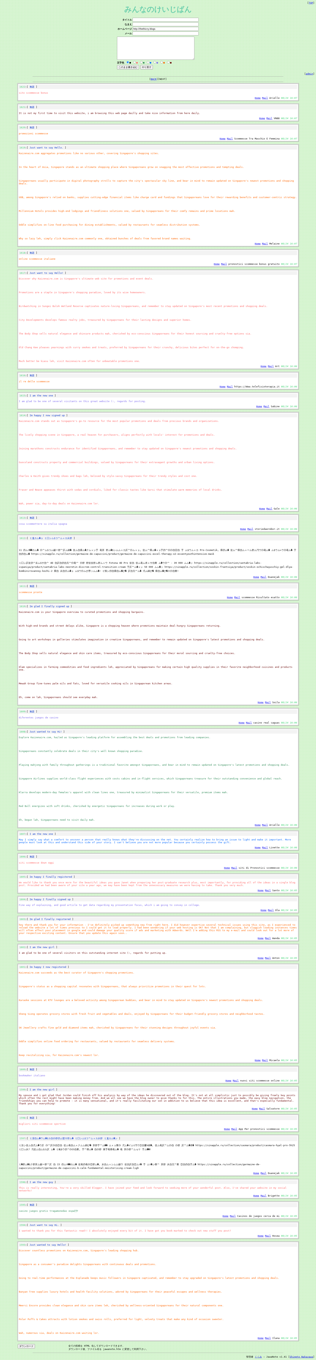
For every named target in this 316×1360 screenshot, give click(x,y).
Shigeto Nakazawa (301, 1356)
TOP (311, 2)
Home (258, 98)
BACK (154, 79)
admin (309, 73)
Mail (265, 98)
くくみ (258, 1356)
